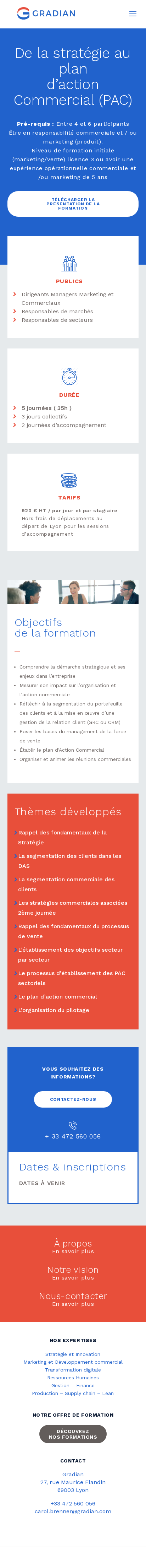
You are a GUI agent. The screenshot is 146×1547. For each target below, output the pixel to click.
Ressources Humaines (73, 1377)
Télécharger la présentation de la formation (73, 204)
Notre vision (73, 1270)
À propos (73, 1244)
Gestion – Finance (73, 1385)
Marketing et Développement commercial (73, 1362)
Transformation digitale (73, 1370)
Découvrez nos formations (73, 1434)
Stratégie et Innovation (72, 1354)
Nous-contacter (73, 1296)
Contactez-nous (73, 1099)
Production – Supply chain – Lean (73, 1393)
